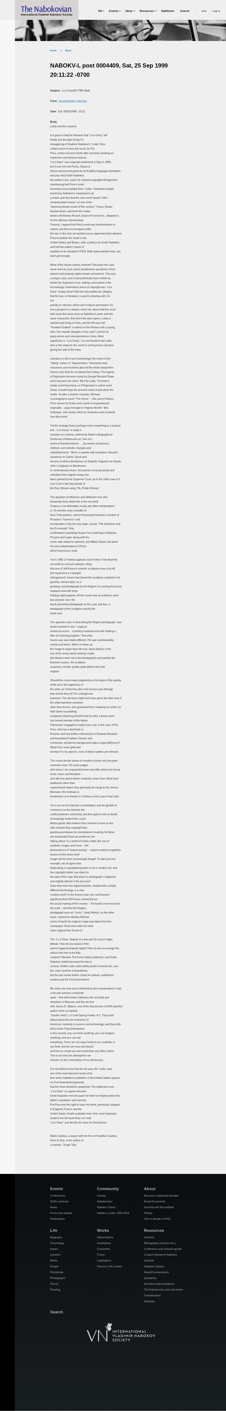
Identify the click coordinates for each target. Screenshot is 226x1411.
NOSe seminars (59, 1201)
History (148, 1213)
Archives (149, 1237)
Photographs (57, 1278)
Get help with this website (159, 1207)
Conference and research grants (163, 1249)
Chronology (57, 1243)
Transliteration (152, 1295)
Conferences (57, 1195)
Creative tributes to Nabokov (160, 1254)
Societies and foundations (159, 1283)
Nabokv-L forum (106, 1207)
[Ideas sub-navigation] (136, 11)
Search (56, 1312)
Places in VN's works (109, 1266)
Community (108, 1188)
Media (53, 1260)
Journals (149, 1260)
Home (53, 50)
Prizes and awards (61, 1213)
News (68, 50)
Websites (149, 1301)
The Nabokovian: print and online (163, 1289)
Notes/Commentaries (156, 1272)
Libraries (55, 1254)
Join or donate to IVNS (157, 1218)
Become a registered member (161, 1195)
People (54, 1266)
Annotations (104, 1243)
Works (103, 1230)
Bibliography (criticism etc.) (160, 1243)
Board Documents (154, 1201)
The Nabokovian (46, 9)
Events (56, 1188)
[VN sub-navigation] (105, 11)
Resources (154, 1230)
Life (53, 1230)
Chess (101, 1254)
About (150, 1188)
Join (203, 11)
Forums (101, 1195)
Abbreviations (105, 1237)
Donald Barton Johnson (73, 101)
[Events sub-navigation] (121, 11)
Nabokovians (105, 1201)
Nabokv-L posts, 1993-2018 (113, 1213)
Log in (216, 11)
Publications (57, 1218)
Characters (103, 1249)
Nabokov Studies (154, 1266)
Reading (55, 1289)
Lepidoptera (104, 1260)
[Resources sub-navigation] (157, 11)
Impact (54, 1249)
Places (54, 1283)
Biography (56, 1237)
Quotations (150, 1278)
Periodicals (56, 1272)
